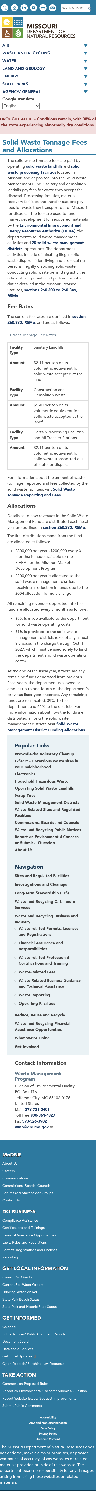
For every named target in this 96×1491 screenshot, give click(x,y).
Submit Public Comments (22, 1405)
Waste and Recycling (26, 53)
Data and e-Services (17, 1349)
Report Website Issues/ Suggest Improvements (39, 1398)
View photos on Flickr (43, 8)
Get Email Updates (17, 1356)
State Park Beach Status (20, 1299)
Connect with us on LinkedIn (24, 8)
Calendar (9, 1327)
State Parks (15, 84)
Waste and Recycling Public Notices (48, 830)
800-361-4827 (43, 1115)
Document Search (16, 1341)
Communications (15, 1178)
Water (9, 60)
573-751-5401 (37, 1109)
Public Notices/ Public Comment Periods (33, 1334)
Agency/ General (21, 92)
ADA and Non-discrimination (48, 1422)
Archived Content (48, 1439)
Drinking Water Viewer (19, 1292)
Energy (10, 76)
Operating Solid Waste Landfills (44, 788)
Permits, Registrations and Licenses (29, 1250)
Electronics (25, 774)
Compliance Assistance (20, 1220)
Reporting (10, 1257)
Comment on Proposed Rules (25, 1383)
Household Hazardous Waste (41, 781)
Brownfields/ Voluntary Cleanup (44, 754)
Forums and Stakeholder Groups (27, 1193)
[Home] (38, 38)
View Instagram (15, 8)
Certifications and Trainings (23, 1228)
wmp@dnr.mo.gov (32, 1127)
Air (5, 45)
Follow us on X (5, 8)
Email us (53, 8)
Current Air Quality (17, 1277)
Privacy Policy (48, 1433)
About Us (23, 850)
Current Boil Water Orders (22, 1284)
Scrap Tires (25, 795)
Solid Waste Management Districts (47, 802)
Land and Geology (23, 68)
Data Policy (48, 1428)
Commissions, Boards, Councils (26, 1185)
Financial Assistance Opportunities (29, 1235)
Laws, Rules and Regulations (24, 1242)
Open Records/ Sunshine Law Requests (33, 1363)
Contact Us (11, 1200)
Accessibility (48, 1417)
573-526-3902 (34, 1121)
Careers (8, 1171)
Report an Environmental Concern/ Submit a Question (44, 1391)
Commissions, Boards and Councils (47, 822)
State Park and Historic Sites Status (29, 1306)
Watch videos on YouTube (34, 8)
